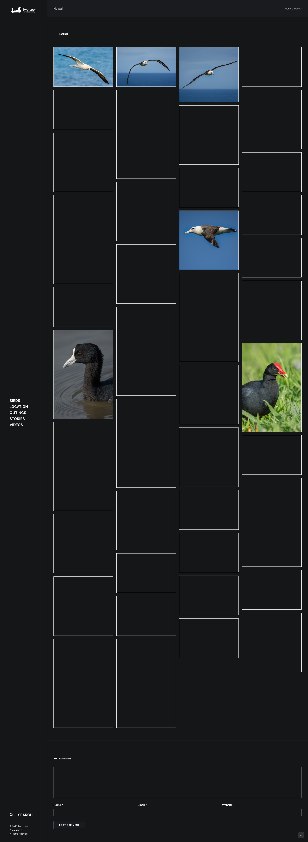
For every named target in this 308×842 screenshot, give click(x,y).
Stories (17, 419)
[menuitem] (23, 401)
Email (142, 805)
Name (58, 805)
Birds (15, 400)
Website (227, 805)
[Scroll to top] (301, 835)
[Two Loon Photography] (23, 10)
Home (288, 8)
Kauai (63, 34)
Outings (18, 413)
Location (19, 407)
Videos (16, 425)
